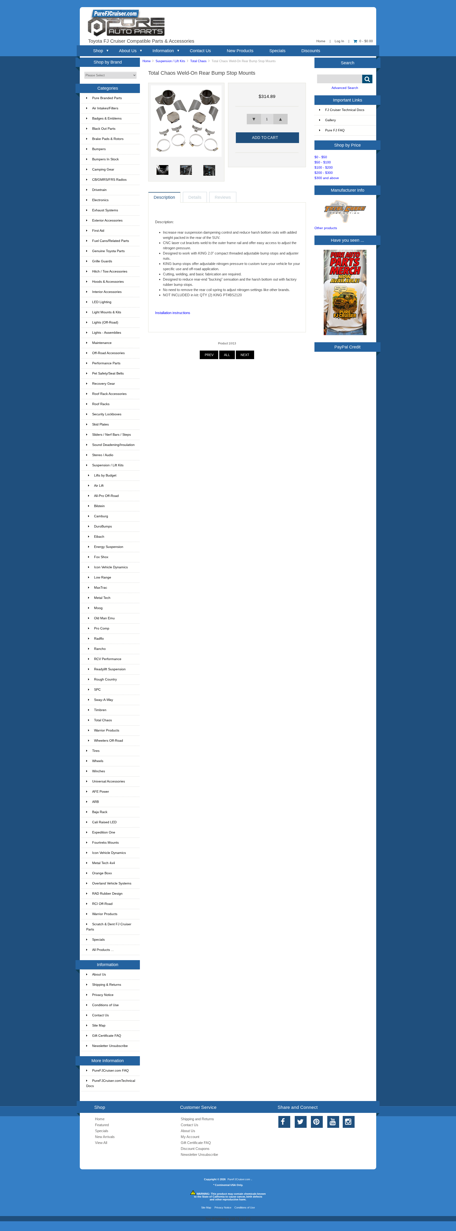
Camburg (101, 516)
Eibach (99, 536)
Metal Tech (102, 598)
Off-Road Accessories (108, 353)
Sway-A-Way (103, 700)
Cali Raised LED (104, 822)
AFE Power (100, 791)
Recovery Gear (103, 383)
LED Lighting (101, 302)
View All (101, 1143)
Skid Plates (100, 424)
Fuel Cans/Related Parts (110, 241)
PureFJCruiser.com (239, 1179)
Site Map (98, 1025)
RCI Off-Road (102, 904)
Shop (98, 50)
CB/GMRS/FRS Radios (109, 179)
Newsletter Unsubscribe (110, 1046)
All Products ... (103, 950)
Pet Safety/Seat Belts (108, 373)
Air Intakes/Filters (105, 108)
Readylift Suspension (110, 669)
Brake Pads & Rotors (108, 139)
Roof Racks (100, 404)
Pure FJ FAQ (335, 130)
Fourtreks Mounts (105, 842)
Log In (339, 41)
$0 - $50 (320, 157)
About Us (128, 50)
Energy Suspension (108, 547)
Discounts (310, 50)
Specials (277, 50)
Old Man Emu (104, 618)
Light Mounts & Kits (106, 312)
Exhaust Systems (105, 210)
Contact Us (200, 50)
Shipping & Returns (106, 984)
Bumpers (99, 149)
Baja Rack (99, 812)
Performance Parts (106, 363)
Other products (325, 228)
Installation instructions (172, 313)
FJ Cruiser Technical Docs (344, 110)
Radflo (99, 638)
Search (347, 62)
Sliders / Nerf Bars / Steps (111, 434)
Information (163, 50)
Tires (96, 751)
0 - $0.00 (366, 41)
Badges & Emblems (107, 118)
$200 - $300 (323, 173)
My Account (190, 1137)
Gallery (330, 120)
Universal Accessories (108, 781)
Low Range (102, 577)
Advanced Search (345, 88)
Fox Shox (101, 557)
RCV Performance (107, 659)
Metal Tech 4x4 (103, 863)
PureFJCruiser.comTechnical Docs (110, 1083)
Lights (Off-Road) (105, 322)
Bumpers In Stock (105, 159)
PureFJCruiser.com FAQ (110, 1070)
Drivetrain (99, 190)
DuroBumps (103, 526)
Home (320, 41)
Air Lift (99, 485)
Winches (98, 771)
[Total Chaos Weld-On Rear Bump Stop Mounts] (186, 155)
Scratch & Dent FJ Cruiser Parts (108, 926)
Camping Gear (103, 169)
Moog (98, 608)
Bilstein (99, 506)
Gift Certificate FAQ (106, 1035)
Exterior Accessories (107, 220)
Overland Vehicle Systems (111, 883)
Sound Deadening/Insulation (113, 445)
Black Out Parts (103, 128)
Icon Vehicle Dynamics (111, 567)
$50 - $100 (322, 162)
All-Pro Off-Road (106, 496)
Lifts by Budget (105, 475)
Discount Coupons (195, 1149)
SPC (97, 689)
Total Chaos (198, 61)
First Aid (98, 230)
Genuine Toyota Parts (108, 251)
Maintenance (102, 343)
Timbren (100, 710)
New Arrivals (105, 1137)
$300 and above (326, 178)
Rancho (100, 649)
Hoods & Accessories (108, 281)
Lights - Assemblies (106, 332)
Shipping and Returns (197, 1119)
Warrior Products (106, 730)
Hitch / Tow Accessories (109, 271)
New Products (240, 50)
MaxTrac (100, 587)
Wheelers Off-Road (108, 740)
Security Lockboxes (106, 414)
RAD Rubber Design (107, 893)
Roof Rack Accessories (109, 394)
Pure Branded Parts (107, 98)
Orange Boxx (102, 873)
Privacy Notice (103, 995)
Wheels (97, 761)
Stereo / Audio (102, 455)
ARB (95, 802)
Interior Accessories (107, 292)
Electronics (100, 200)
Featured (102, 1125)
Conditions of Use (105, 1005)
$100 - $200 (323, 167)
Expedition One (103, 832)
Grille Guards (102, 261)
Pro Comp (101, 628)
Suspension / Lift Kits (170, 61)
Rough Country (105, 679)
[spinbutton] (267, 119)
